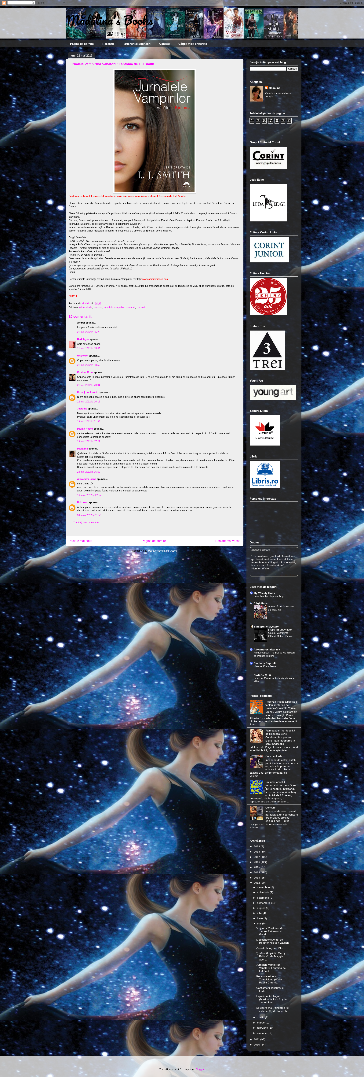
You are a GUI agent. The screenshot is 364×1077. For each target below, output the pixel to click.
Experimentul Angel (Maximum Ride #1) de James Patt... (271, 999)
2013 (257, 877)
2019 (257, 846)
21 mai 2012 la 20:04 (88, 385)
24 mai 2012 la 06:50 (88, 471)
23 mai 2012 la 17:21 (88, 441)
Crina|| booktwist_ (87, 392)
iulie (260, 913)
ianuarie (262, 1032)
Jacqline (82, 408)
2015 (257, 867)
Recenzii (108, 43)
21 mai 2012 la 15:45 (88, 348)
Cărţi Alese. (261, 603)
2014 (257, 872)
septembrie (264, 902)
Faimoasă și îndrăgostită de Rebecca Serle (280, 732)
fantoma (97, 307)
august (261, 907)
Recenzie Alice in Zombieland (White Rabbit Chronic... (269, 979)
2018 (257, 851)
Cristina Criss (85, 372)
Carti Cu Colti (262, 675)
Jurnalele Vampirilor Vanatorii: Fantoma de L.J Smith (271, 968)
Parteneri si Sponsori (136, 43)
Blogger (200, 1069)
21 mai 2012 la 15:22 (88, 332)
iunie (260, 918)
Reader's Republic (265, 663)
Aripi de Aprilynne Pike (269, 947)
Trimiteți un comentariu (86, 522)
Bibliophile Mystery (266, 626)
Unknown (82, 355)
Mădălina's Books (109, 20)
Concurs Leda (273, 756)
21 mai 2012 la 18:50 (88, 365)
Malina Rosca (85, 428)
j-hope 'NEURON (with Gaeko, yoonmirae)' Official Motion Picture (280, 633)
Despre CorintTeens (265, 666)
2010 (257, 1044)
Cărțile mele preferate (192, 43)
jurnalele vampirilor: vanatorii (119, 307)
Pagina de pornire (82, 43)
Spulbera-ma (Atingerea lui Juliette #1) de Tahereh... (272, 1009)
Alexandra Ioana (86, 479)
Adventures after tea (267, 649)
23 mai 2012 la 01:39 (88, 421)
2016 (257, 862)
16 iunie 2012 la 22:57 (89, 495)
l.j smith (141, 307)
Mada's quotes (260, 549)
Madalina (82, 448)
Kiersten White (260, 568)
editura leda (85, 307)
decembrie (264, 887)
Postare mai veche (227, 540)
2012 (257, 882)
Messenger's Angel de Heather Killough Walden (272, 941)
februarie (263, 1027)
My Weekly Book (264, 592)
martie (261, 1022)
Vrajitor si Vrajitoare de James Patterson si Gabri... (269, 931)
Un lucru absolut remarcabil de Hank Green (281, 783)
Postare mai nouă (80, 540)
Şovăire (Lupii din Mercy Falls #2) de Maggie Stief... (270, 956)
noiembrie (263, 892)
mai (259, 923)
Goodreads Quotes (288, 575)
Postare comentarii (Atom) (162, 550)
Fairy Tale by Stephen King (268, 596)
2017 (257, 856)
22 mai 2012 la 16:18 (88, 401)
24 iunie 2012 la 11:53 (89, 515)
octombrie (263, 897)
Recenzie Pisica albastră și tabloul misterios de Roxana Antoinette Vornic (281, 705)
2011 (257, 1039)
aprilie (261, 1017)
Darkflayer (83, 339)
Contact (164, 43)
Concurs (270, 807)
